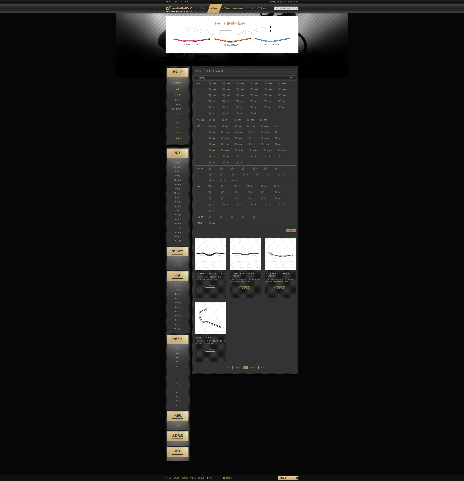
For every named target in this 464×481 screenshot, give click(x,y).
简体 (175, 2)
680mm (177, 236)
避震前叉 (177, 83)
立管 (178, 89)
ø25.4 (178, 261)
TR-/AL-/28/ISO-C (204, 337)
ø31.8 (178, 265)
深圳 (177, 425)
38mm (177, 307)
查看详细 (210, 286)
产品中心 (214, 71)
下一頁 (253, 367)
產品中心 (214, 8)
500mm (177, 171)
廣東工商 (229, 478)
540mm (177, 180)
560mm (177, 184)
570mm (177, 189)
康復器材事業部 (281, 2)
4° (177, 349)
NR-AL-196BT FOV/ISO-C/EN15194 (242, 274)
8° (177, 362)
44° (177, 388)
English (181, 2)
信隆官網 (272, 2)
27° (177, 375)
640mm (177, 223)
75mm (177, 320)
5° (177, 353)
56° (177, 401)
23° (177, 370)
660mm (177, 232)
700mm (177, 241)
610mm (177, 210)
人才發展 (249, 8)
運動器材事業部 (293, 2)
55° (177, 397)
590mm (177, 197)
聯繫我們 (261, 8)
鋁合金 (177, 113)
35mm (177, 303)
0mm (177, 285)
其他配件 (177, 138)
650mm (177, 228)
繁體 (186, 2)
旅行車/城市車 (177, 109)
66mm (177, 316)
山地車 (177, 104)
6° (177, 357)
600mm (177, 206)
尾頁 (262, 367)
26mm (177, 298)
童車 (177, 123)
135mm (177, 329)
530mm (177, 176)
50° (177, 392)
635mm (177, 219)
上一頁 (238, 367)
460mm (177, 163)
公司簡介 (203, 8)
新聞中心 (226, 8)
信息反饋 (177, 478)
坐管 (178, 132)
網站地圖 (168, 478)
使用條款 (209, 478)
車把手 (178, 95)
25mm (177, 294)
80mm (177, 324)
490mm (177, 167)
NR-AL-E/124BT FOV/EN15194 (210, 273)
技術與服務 (238, 8)
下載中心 (193, 478)
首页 (208, 71)
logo (179, 8)
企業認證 (185, 478)
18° (177, 366)
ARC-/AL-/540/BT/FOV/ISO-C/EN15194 (279, 274)
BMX (178, 127)
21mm (177, 290)
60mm (177, 311)
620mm (177, 215)
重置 (291, 230)
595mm (177, 202)
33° (177, 379)
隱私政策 (201, 478)
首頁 (228, 367)
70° (177, 405)
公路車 (177, 100)
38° (177, 384)
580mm (177, 193)
